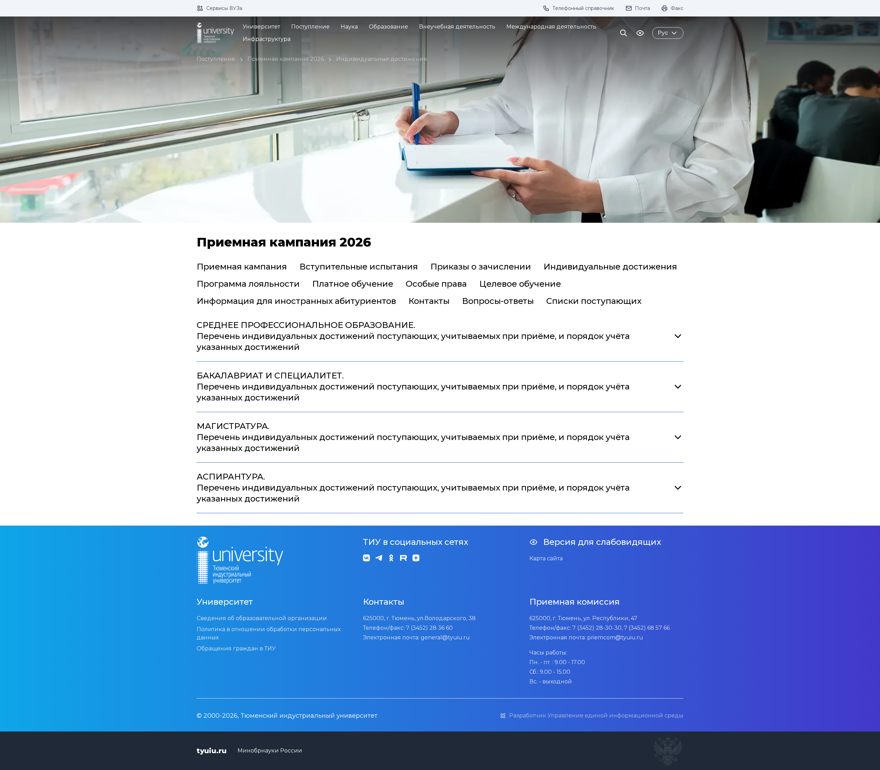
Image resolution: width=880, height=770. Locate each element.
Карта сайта (546, 558)
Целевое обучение (520, 284)
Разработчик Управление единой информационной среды (596, 715)
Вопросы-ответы (498, 301)
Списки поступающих (593, 301)
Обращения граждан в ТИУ (236, 648)
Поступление (216, 59)
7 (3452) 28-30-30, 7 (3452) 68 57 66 (621, 628)
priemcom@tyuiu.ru (615, 637)
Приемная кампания (242, 267)
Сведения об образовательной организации (262, 618)
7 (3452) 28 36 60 (429, 628)
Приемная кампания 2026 (286, 59)
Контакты (429, 301)
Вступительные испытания (358, 267)
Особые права (436, 284)
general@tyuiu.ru (445, 637)
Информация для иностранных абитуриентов (296, 301)
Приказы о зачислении (480, 267)
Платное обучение (352, 284)
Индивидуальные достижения (381, 59)
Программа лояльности (248, 284)
